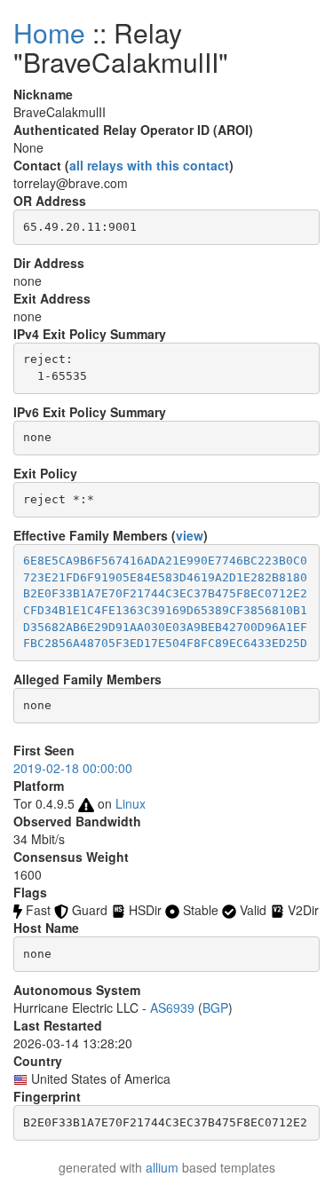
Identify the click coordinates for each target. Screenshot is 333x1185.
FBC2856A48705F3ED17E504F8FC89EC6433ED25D (165, 643)
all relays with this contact (149, 165)
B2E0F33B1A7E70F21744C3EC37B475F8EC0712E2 (165, 593)
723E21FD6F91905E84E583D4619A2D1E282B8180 (165, 577)
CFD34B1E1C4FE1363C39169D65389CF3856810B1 (165, 610)
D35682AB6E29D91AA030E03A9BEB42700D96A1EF (165, 627)
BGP (215, 1007)
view (189, 535)
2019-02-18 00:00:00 (72, 768)
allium (162, 1167)
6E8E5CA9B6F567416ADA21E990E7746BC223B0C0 (165, 560)
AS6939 (172, 1007)
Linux (130, 803)
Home (49, 32)
